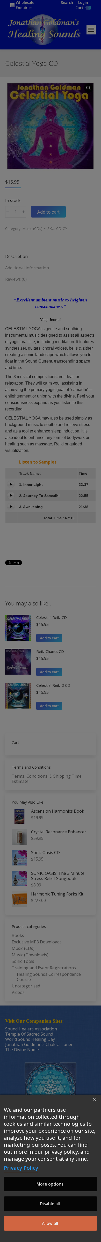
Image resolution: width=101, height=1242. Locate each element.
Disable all (50, 1204)
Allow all (50, 1223)
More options (49, 1184)
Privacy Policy (21, 1167)
